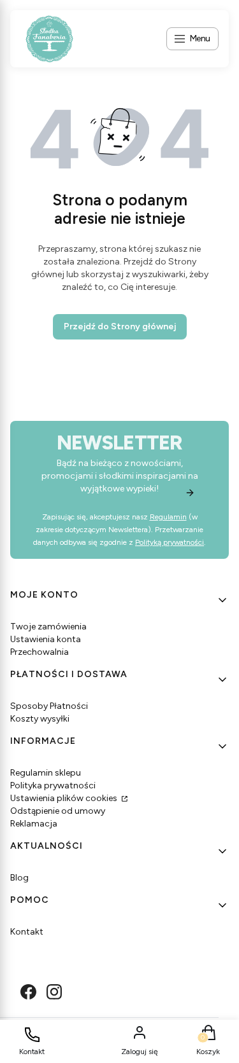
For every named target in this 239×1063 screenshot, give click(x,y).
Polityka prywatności (53, 785)
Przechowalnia (39, 652)
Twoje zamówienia (48, 626)
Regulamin (168, 516)
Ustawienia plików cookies (64, 798)
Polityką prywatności (169, 542)
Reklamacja (33, 823)
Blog (19, 877)
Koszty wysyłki (39, 718)
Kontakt (26, 931)
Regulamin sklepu (45, 772)
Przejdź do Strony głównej (120, 326)
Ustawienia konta (45, 639)
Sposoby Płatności (49, 706)
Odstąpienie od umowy (57, 811)
